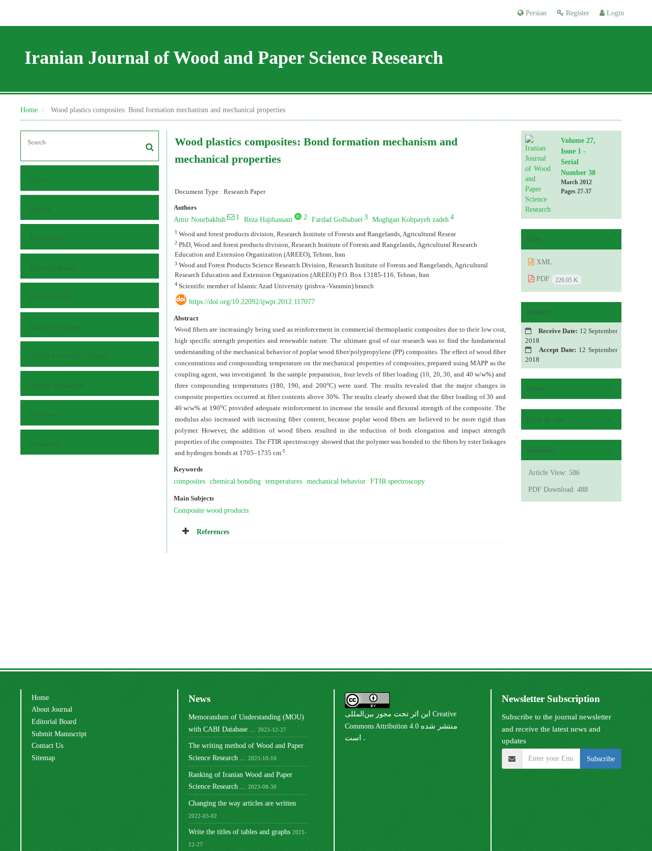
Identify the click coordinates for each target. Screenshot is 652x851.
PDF (556, 279)
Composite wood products (211, 510)
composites (189, 481)
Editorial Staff (50, 297)
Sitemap (43, 758)
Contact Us (45, 444)
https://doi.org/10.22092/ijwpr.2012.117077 (252, 301)
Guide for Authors (56, 326)
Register (576, 13)
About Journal (52, 709)
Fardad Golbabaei (337, 219)
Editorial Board (52, 268)
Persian (535, 13)
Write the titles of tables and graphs (239, 832)
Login (614, 13)
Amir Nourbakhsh (200, 219)
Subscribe (601, 759)
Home (29, 110)
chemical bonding (235, 481)
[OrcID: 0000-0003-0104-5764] (298, 216)
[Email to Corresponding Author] (230, 216)
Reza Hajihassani (268, 219)
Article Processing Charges (68, 356)
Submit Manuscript (57, 385)
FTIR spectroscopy (397, 481)
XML (543, 262)
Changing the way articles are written (242, 803)
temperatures (283, 481)
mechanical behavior (336, 481)
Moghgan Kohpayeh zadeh (410, 219)
